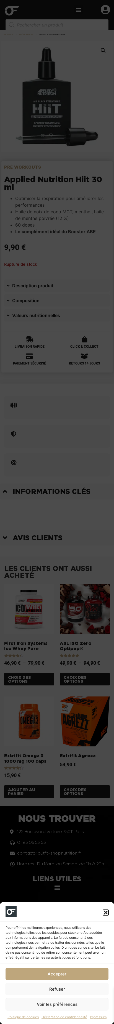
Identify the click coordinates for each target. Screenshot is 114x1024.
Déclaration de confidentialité (64, 1017)
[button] (105, 912)
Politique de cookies (23, 1017)
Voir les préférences (57, 1004)
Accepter (57, 974)
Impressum (98, 1017)
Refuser (57, 989)
